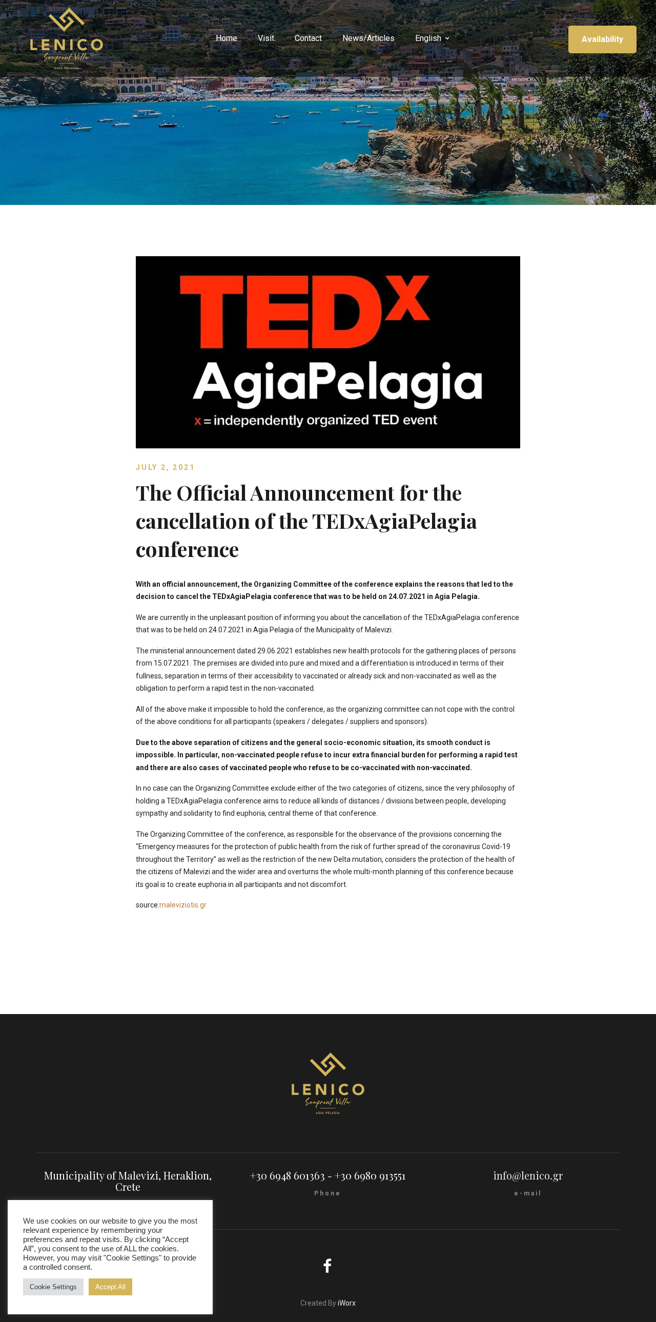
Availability (602, 39)
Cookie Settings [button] (53, 1287)
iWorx (347, 1303)
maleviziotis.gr (183, 905)
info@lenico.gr (528, 1175)
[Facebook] (328, 1267)
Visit (266, 38)
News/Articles (368, 38)
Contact (308, 38)
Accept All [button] (110, 1287)
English (428, 38)
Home (226, 38)
